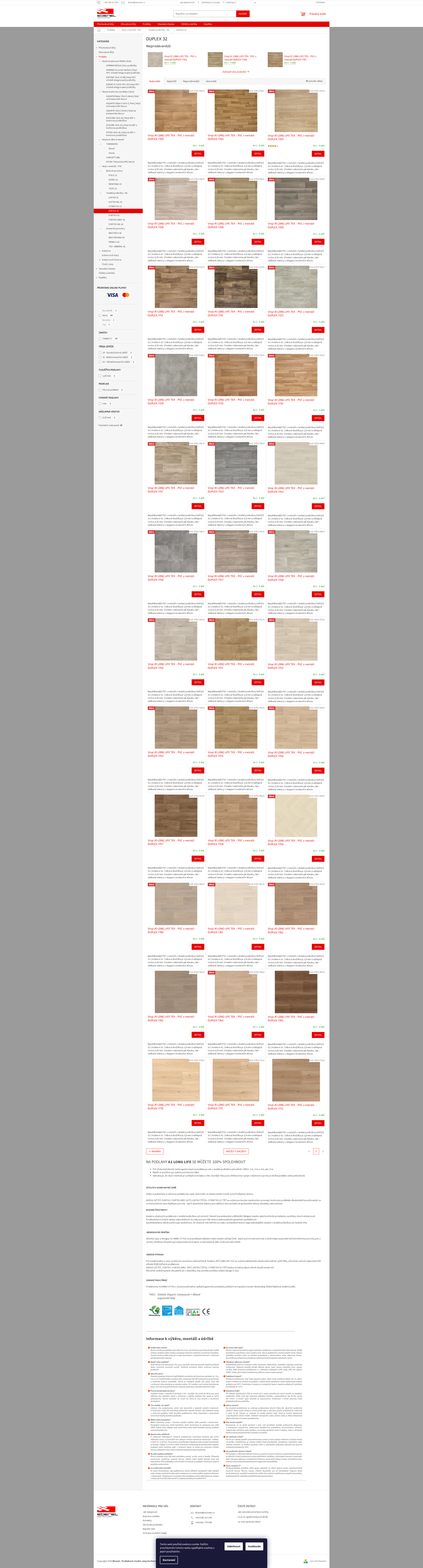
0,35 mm (109, 417)
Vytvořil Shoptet (318, 1561)
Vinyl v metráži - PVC (112, 166)
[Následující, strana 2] (316, 1151)
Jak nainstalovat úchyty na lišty (253, 1512)
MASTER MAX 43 (116, 237)
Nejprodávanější (191, 81)
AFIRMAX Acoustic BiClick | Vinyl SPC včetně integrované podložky (123, 71)
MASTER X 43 (115, 233)
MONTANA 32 (115, 184)
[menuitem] (105, 24)
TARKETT (110, 338)
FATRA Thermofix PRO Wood (120, 162)
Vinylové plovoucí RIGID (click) (116, 61)
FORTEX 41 (114, 215)
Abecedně (211, 81)
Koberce (106, 251)
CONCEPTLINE (113, 157)
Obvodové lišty (106, 52)
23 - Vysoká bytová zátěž (117, 352)
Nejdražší (171, 81)
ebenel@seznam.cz (205, 1512)
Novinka (108, 320)
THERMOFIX (112, 144)
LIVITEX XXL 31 (115, 202)
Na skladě (110, 310)
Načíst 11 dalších (236, 1151)
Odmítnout (233, 1546)
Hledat (243, 13)
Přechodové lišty (107, 47)
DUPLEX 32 (114, 211)
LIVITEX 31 (114, 197)
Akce (108, 315)
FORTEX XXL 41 (116, 224)
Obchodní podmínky (153, 1524)
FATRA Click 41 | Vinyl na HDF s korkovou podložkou (120, 134)
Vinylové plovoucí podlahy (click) (118, 91)
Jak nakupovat (187, 2)
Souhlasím (254, 1546)
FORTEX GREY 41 (117, 220)
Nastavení (169, 1560)
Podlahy (103, 56)
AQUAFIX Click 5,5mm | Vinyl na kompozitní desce (121, 112)
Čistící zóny (107, 264)
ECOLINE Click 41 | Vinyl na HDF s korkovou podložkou (121, 127)
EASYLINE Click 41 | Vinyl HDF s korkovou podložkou (120, 119)
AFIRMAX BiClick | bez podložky (121, 65)
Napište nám (149, 1529)
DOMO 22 (113, 179)
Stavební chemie (107, 268)
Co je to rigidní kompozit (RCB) (253, 1517)
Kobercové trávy (110, 255)
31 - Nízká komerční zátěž (117, 357)
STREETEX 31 (115, 206)
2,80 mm (109, 376)
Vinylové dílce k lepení (113, 139)
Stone (112, 153)
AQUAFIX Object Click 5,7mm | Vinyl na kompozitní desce (123, 105)
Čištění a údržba (107, 273)
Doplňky (103, 277)
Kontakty (231, 2)
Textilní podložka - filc (117, 193)
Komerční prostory (115, 228)
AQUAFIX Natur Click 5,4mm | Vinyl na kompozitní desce (122, 98)
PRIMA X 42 (114, 242)
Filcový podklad (112, 390)
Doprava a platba (211, 2)
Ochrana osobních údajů (155, 1533)
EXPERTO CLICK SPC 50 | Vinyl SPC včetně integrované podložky (122, 86)
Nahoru (156, 1151)
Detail (198, 153)
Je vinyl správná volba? (249, 1521)
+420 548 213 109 (203, 1517)
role (107, 403)
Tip (106, 324)
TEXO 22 (113, 188)
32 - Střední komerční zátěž (118, 362)
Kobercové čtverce (111, 260)
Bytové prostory (114, 171)
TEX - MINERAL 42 (117, 246)
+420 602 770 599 (203, 1522)
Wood (112, 148)
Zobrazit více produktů (234, 71)
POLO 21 (113, 175)
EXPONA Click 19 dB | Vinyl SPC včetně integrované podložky (121, 79)
